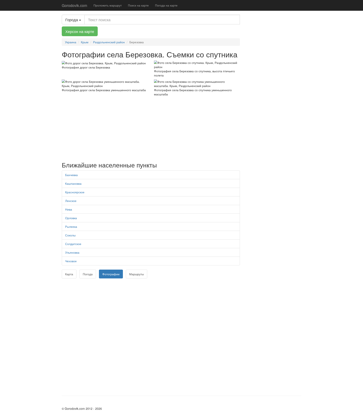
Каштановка (73, 183)
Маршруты (136, 274)
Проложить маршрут (107, 5)
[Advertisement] (151, 127)
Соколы (70, 235)
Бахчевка (71, 175)
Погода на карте (166, 5)
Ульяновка (72, 252)
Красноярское (74, 192)
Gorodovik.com (74, 5)
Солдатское (73, 244)
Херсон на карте (79, 31)
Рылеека (71, 226)
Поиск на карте (138, 5)
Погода (88, 274)
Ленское (70, 201)
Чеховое (71, 261)
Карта (69, 274)
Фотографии (111, 274)
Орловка (71, 218)
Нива (68, 209)
